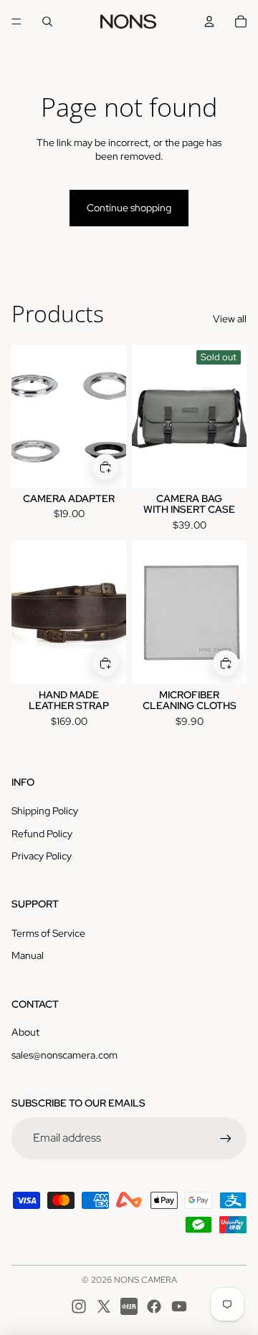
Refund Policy (41, 833)
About (25, 1032)
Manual (27, 955)
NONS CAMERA (145, 1280)
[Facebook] (154, 1306)
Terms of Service (48, 933)
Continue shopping (129, 207)
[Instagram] (78, 1306)
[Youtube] (179, 1306)
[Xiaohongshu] (129, 1306)
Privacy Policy (41, 855)
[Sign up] (225, 1138)
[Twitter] (104, 1306)
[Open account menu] (209, 21)
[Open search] (47, 21)
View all (230, 318)
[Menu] (16, 21)
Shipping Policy (44, 810)
